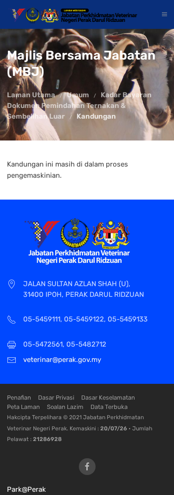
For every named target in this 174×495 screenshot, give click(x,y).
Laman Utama (31, 95)
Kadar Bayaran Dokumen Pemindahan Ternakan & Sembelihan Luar (79, 106)
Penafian (19, 397)
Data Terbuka (109, 406)
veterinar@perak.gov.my (62, 359)
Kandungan (96, 116)
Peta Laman (23, 406)
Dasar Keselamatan (108, 397)
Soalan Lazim (65, 406)
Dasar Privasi (56, 397)
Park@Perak (26, 489)
